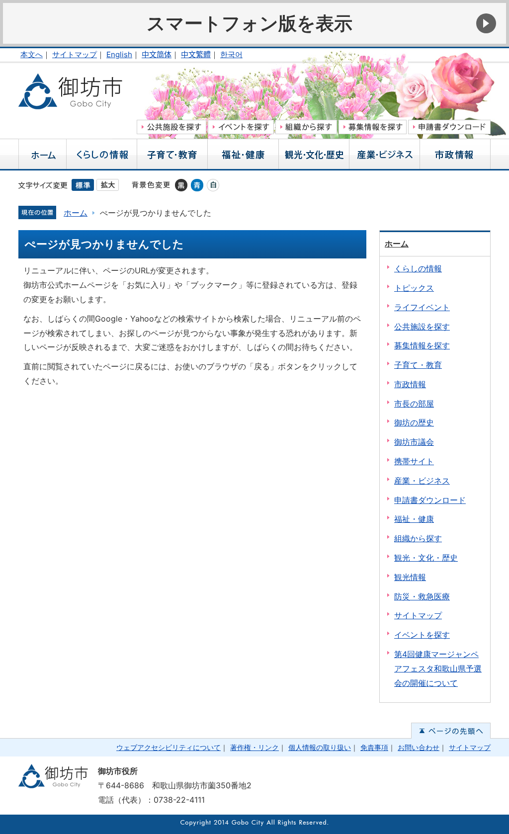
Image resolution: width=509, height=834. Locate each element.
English (119, 54)
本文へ (31, 54)
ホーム (75, 213)
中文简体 (156, 54)
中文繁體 (196, 54)
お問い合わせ (418, 747)
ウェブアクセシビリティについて (168, 747)
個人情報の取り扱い (319, 747)
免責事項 (374, 747)
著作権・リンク (254, 747)
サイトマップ (74, 54)
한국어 (231, 54)
